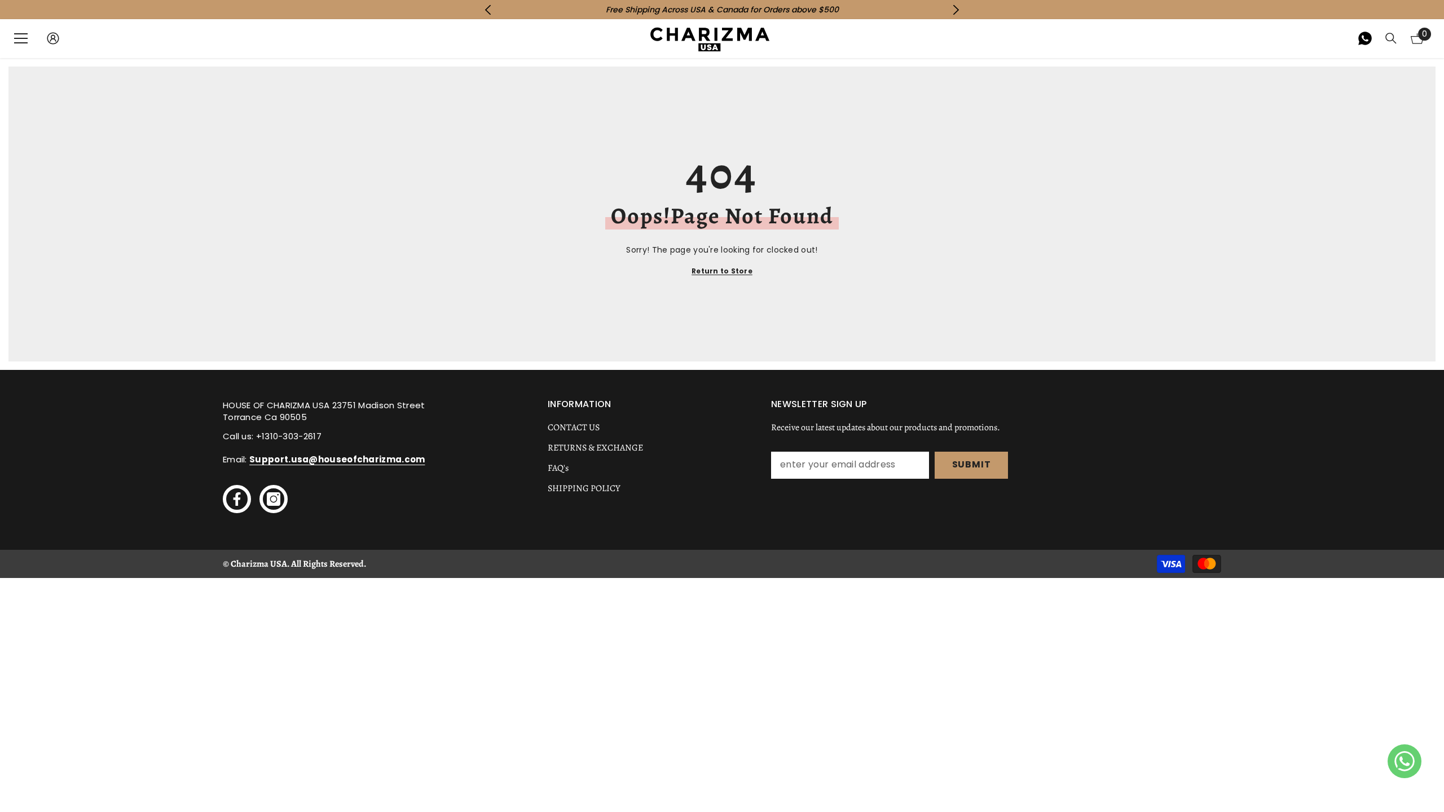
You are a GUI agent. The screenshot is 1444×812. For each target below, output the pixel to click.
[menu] (21, 38)
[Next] (956, 10)
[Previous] (488, 10)
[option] (722, 9)
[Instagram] (273, 499)
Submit (971, 464)
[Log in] (53, 38)
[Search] (1391, 38)
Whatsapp (1365, 38)
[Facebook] (237, 499)
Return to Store (722, 271)
